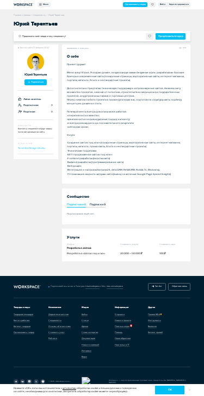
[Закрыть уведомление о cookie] (189, 390)
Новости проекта (123, 320)
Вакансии (152, 326)
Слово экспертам (90, 332)
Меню (45, 4)
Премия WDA (154, 314)
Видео (84, 357)
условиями (69, 388)
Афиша (85, 326)
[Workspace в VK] (22, 381)
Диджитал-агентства (58, 314)
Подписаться (37, 82)
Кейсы (85, 314)
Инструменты (154, 320)
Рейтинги (52, 338)
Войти (162, 4)
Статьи (85, 320)
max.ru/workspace (115, 286)
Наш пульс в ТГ (122, 345)
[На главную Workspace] (27, 287)
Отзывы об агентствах (59, 326)
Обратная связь (179, 286)
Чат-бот (158, 286)
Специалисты (54, 320)
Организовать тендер (135, 4)
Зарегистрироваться (179, 4)
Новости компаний (90, 345)
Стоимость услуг (56, 332)
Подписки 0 (98, 204)
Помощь (118, 332)
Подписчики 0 (76, 204)
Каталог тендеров (22, 326)
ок (170, 390)
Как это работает (22, 320)
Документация (88, 338)
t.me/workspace (92, 286)
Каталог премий (155, 332)
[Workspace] (42, 381)
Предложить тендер (170, 36)
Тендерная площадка (23, 314)
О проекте (120, 314)
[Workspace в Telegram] (16, 381)
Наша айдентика (123, 338)
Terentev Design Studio (31, 148)
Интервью (86, 351)
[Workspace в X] (36, 381)
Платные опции (122, 326)
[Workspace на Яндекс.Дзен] (29, 381)
